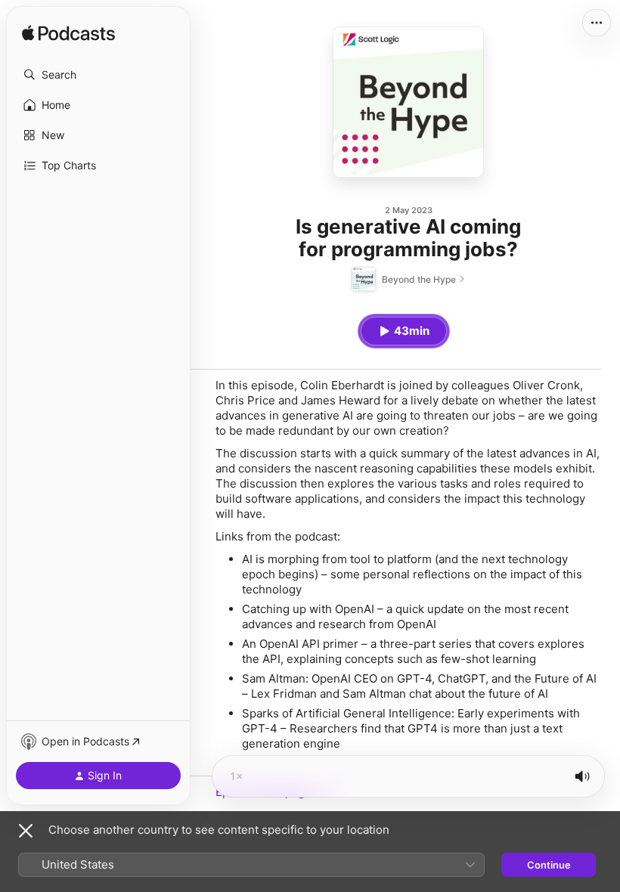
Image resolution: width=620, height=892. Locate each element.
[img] (68, 34)
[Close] (26, 831)
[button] (98, 75)
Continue (549, 865)
